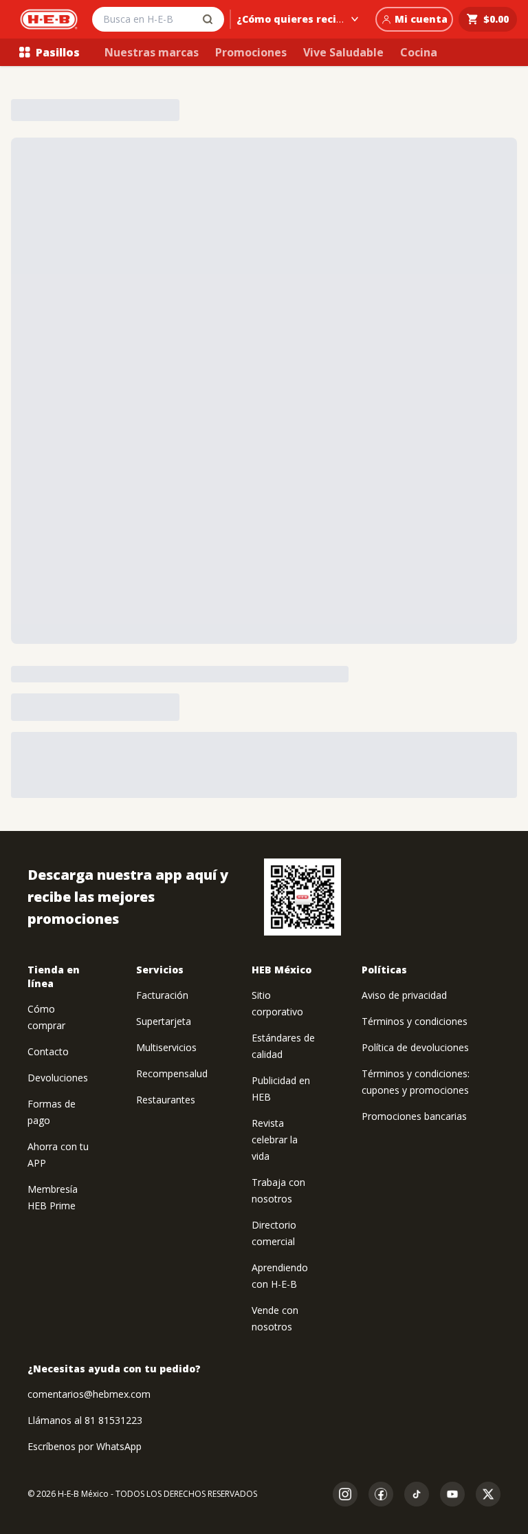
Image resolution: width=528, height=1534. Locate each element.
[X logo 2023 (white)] (488, 1494)
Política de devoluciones (415, 1047)
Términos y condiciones (415, 1021)
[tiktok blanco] (416, 1494)
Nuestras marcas (151, 52)
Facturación (162, 995)
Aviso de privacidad (404, 995)
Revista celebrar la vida (275, 1139)
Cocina (418, 52)
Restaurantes (165, 1099)
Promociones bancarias (414, 1116)
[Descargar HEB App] (302, 897)
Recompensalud (172, 1073)
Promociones (251, 52)
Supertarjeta (163, 1021)
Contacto (48, 1051)
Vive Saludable (343, 52)
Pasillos (58, 52)
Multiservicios (166, 1047)
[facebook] (380, 1494)
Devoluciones (58, 1077)
